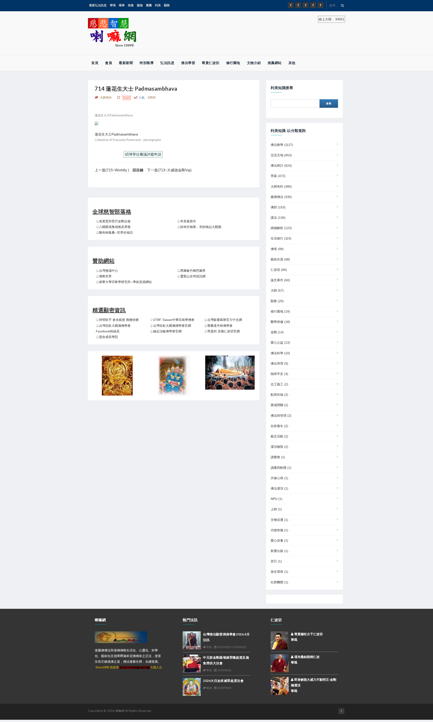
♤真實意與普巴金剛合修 (113, 221)
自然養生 (279, 426)
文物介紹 (254, 63)
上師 (276, 509)
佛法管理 (279, 363)
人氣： (147, 97)
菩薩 (278, 176)
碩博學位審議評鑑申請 (143, 154)
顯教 (167, 5)
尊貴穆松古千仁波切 (308, 634)
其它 (276, 561)
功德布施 (279, 530)
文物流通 (279, 520)
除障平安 (279, 374)
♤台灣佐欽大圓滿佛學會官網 (170, 325)
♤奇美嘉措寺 (186, 221)
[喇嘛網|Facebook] (291, 5)
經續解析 (281, 228)
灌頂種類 (279, 446)
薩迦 (140, 5)
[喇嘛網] (313, 5)
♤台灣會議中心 (107, 270)
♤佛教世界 (104, 276)
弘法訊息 (167, 63)
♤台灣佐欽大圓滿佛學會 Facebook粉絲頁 (113, 328)
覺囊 (149, 5)
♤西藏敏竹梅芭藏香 (191, 270)
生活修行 (281, 238)
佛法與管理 (281, 415)
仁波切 (279, 269)
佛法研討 (281, 165)
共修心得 (279, 478)
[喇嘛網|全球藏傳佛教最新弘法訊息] (306, 5)
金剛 (277, 332)
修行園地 (233, 63)
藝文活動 (279, 436)
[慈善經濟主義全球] (320, 5)
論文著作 (280, 280)
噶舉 (122, 5)
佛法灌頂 (279, 488)
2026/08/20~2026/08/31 (231, 647)
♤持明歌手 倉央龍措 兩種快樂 (117, 320)
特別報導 (147, 63)
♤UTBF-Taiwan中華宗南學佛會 (172, 320)
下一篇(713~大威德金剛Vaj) (169, 170)
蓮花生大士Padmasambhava (116, 134)
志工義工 (279, 384)
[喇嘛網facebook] (341, 711)
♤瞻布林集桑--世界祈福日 (114, 232)
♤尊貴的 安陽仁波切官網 (222, 331)
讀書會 (278, 457)
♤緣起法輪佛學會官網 (166, 331)
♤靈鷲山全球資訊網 (191, 276)
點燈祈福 (279, 394)
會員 (108, 63)
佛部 (278, 207)
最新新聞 (126, 63)
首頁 (94, 63)
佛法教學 (282, 145)
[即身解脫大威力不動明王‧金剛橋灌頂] (280, 685)
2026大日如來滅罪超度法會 (223, 681)
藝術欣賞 (280, 259)
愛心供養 (279, 540)
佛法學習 (188, 63)
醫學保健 (280, 322)
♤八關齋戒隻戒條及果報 (113, 227)
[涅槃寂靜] (230, 373)
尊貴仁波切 (210, 63)
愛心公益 (280, 342)
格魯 (131, 5)
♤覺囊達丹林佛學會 (218, 325)
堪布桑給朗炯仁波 (306, 657)
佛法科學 (280, 353)
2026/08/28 (223, 688)
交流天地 (281, 155)
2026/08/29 (223, 670)
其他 (291, 63)
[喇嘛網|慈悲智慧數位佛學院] (298, 5)
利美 (158, 5)
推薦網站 (275, 63)
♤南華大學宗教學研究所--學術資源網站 (124, 282)
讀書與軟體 (281, 467)
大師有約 (281, 186)
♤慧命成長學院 (107, 337)
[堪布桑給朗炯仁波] (280, 663)
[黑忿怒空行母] (173, 376)
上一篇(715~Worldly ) (112, 170)
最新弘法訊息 (98, 5)
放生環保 (279, 571)
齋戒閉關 (279, 405)
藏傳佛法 (281, 197)
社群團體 (279, 582)
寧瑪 (113, 5)
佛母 (277, 249)
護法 (278, 217)
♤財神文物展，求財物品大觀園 (199, 227)
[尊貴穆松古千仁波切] (280, 640)
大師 (277, 290)
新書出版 (279, 551)
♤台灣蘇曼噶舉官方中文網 (223, 320)
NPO (276, 499)
